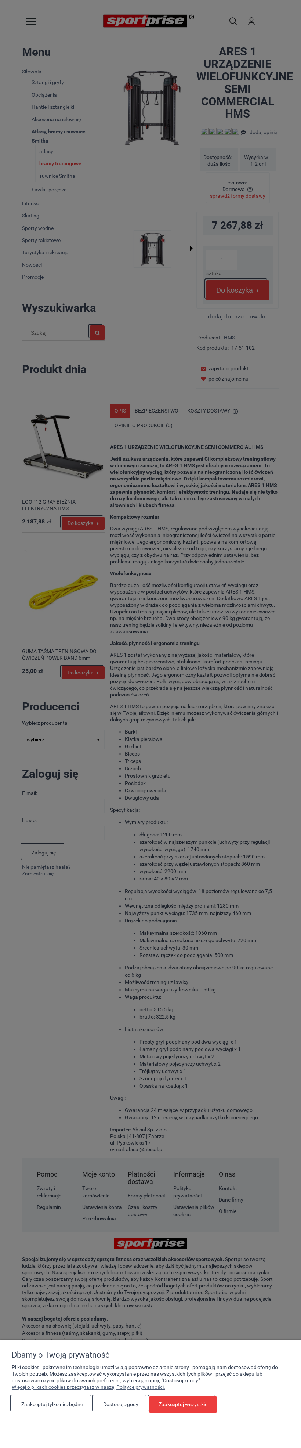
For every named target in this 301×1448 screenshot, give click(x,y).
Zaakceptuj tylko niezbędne (52, 1404)
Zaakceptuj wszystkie (183, 1404)
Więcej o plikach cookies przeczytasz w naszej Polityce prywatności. (88, 1387)
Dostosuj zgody (120, 1404)
